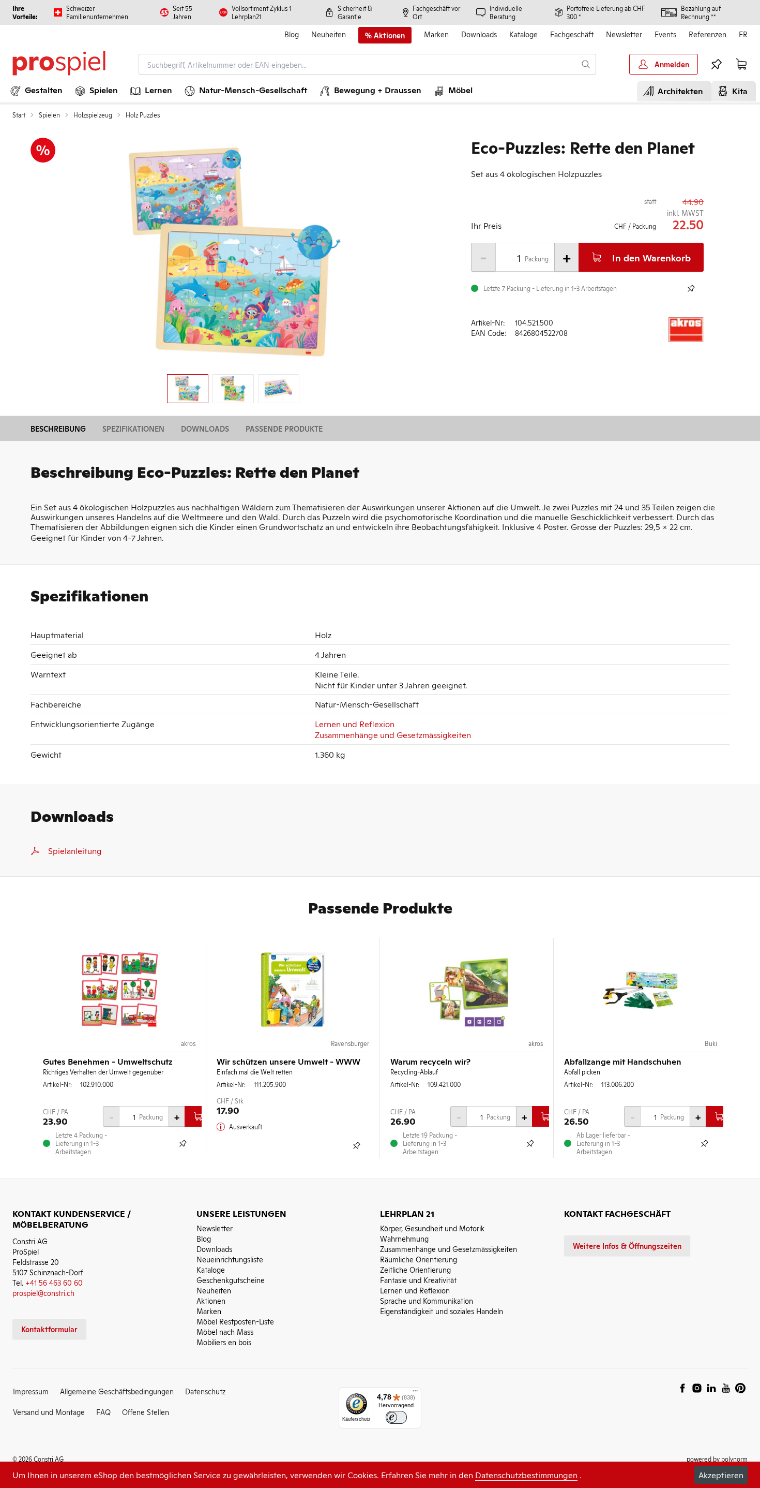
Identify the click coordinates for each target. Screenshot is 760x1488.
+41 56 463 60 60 (54, 1282)
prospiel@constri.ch (43, 1293)
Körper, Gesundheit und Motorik (432, 1228)
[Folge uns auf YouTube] (726, 1388)
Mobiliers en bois (223, 1342)
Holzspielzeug (92, 115)
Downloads (479, 34)
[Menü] (415, 1393)
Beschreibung (58, 428)
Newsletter (624, 34)
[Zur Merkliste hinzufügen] (691, 288)
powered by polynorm (717, 1458)
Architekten (678, 90)
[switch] (396, 1417)
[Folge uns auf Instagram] (697, 1388)
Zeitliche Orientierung (415, 1269)
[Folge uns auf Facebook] (682, 1388)
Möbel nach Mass (224, 1331)
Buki (711, 1043)
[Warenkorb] (741, 64)
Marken (436, 34)
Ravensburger (350, 1043)
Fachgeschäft (572, 34)
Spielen (49, 115)
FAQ (103, 1412)
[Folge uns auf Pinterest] (740, 1388)
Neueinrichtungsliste (229, 1259)
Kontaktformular (49, 1329)
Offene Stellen (145, 1412)
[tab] (187, 388)
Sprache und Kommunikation (426, 1300)
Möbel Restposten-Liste (235, 1321)
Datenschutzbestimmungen (526, 1474)
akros (188, 1043)
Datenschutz (205, 1391)
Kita (737, 90)
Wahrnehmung (404, 1238)
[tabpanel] (233, 252)
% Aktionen (385, 35)
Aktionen (210, 1300)
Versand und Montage (49, 1412)
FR (743, 34)
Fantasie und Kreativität (418, 1280)
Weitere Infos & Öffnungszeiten (627, 1245)
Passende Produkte (284, 428)
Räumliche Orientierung (418, 1259)
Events (665, 34)
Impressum (31, 1391)
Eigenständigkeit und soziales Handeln (441, 1311)
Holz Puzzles (143, 115)
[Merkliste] (716, 64)
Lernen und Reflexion (354, 723)
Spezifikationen (133, 428)
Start (18, 115)
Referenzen (707, 34)
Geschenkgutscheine (230, 1280)
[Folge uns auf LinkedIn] (711, 1388)
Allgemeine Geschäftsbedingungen (117, 1391)
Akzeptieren (720, 1474)
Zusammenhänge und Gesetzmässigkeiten (393, 734)
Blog (291, 34)
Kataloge (523, 34)
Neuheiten (328, 34)
